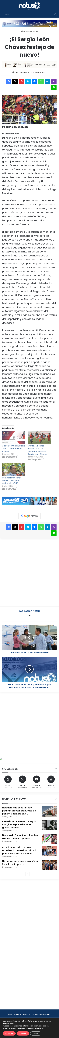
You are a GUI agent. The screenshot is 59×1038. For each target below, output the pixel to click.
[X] (15, 81)
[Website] (29, 615)
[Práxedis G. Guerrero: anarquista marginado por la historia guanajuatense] (49, 825)
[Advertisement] (29, 571)
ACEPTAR (9, 1033)
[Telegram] (47, 81)
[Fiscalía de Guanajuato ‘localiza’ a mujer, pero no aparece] (49, 839)
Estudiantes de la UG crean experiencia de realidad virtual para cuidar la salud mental (19, 850)
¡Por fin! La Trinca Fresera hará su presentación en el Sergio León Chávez (37, 449)
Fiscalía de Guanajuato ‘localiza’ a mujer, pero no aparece (20, 837)
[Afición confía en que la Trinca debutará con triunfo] (13, 437)
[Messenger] (34, 81)
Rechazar (22, 1033)
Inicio (25, 31)
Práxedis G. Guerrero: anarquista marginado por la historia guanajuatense (20, 824)
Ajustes (36, 1033)
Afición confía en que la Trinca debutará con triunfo (13, 448)
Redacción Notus (22, 72)
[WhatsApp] (41, 81)
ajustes (40, 1028)
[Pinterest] (21, 81)
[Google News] (29, 516)
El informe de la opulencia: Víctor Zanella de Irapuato (20, 862)
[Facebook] (8, 81)
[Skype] (28, 81)
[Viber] (54, 81)
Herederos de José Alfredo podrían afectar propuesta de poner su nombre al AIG (19, 810)
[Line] (54, 87)
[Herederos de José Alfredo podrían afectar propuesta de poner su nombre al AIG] (49, 811)
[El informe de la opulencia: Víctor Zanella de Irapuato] (49, 865)
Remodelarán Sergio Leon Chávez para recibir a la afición (12, 480)
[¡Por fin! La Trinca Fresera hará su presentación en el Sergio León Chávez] (39, 437)
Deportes (34, 31)
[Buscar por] (55, 14)
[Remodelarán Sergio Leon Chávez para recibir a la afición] (13, 470)
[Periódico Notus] (29, 5)
